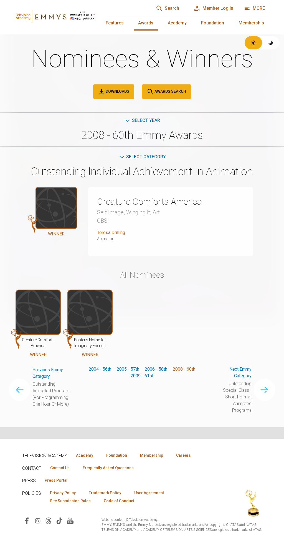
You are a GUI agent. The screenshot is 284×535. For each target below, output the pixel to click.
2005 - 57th (128, 369)
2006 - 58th (156, 369)
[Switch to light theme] (253, 42)
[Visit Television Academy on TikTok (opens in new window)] (59, 520)
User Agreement (149, 493)
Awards (145, 23)
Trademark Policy (105, 493)
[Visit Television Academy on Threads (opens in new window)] (48, 520)
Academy (177, 23)
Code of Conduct (119, 501)
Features (115, 23)
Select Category (146, 156)
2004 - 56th (100, 369)
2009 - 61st (142, 375)
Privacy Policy (63, 493)
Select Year (146, 120)
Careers (183, 455)
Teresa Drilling (111, 232)
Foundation (212, 23)
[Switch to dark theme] (271, 42)
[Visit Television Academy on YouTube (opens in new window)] (70, 520)
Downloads (117, 91)
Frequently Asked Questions (108, 468)
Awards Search (170, 91)
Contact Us (60, 468)
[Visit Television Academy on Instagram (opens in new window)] (37, 520)
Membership (251, 23)
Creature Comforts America (149, 201)
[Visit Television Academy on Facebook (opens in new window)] (27, 520)
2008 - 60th (184, 369)
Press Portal (56, 480)
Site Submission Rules (70, 501)
